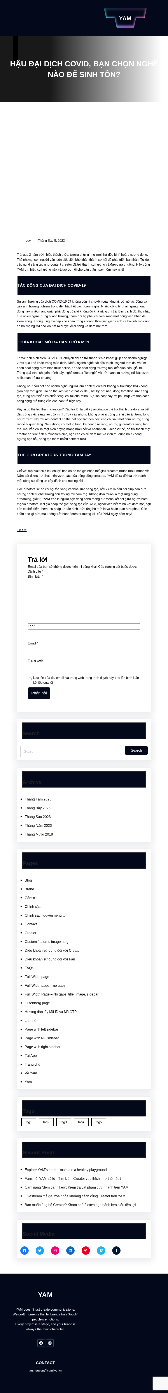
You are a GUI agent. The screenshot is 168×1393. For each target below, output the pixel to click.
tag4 (81, 1122)
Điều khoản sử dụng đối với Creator (52, 950)
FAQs (29, 968)
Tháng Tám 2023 (38, 799)
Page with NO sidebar (42, 1038)
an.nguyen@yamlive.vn (45, 1370)
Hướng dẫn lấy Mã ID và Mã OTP (51, 1012)
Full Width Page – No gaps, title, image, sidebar (61, 994)
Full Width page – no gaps (45, 985)
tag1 (29, 1122)
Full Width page (37, 977)
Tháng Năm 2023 (38, 825)
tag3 (64, 1122)
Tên (31, 626)
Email (33, 643)
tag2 (46, 1122)
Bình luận (35, 576)
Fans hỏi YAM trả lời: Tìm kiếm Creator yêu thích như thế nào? (73, 1178)
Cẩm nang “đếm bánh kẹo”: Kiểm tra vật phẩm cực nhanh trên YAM (76, 1187)
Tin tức (22, 530)
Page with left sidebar (41, 1029)
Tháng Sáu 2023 (38, 817)
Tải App (31, 1056)
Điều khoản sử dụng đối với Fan (50, 959)
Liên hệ (30, 1020)
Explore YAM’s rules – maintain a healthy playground (66, 1170)
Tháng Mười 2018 (39, 834)
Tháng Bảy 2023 (38, 808)
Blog (28, 880)
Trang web (35, 660)
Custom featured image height (48, 942)
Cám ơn (31, 898)
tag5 (99, 1122)
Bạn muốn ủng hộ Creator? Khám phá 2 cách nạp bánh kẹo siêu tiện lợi (80, 1205)
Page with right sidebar (42, 1047)
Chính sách (33, 907)
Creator (30, 933)
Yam (28, 1082)
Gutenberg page (37, 1003)
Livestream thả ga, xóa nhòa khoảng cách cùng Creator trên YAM (75, 1196)
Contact (31, 924)
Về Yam (31, 1073)
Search (136, 750)
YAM (125, 18)
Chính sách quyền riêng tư (45, 915)
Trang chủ (32, 1064)
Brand (29, 889)
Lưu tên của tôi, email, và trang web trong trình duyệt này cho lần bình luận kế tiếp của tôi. (86, 680)
